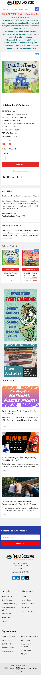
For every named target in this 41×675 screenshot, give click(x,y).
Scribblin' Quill (6, 644)
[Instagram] (18, 578)
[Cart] (38, 3)
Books (24, 596)
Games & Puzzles (28, 604)
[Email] (8, 177)
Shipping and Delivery (9, 604)
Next (38, 266)
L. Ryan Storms (26, 650)
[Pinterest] (21, 177)
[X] (27, 578)
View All (24, 654)
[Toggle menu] (3, 3)
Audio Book (26, 600)
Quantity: (6, 153)
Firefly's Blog (6, 617)
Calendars (25, 607)
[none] (20, 77)
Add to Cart (10, 269)
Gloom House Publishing (29, 636)
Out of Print (6, 640)
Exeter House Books (9, 636)
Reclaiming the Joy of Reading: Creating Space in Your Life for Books (19, 502)
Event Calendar (7, 600)
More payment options (20, 171)
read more (5, 426)
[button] (20, 315)
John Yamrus (25, 640)
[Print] (13, 177)
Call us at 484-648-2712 (20, 572)
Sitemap (5, 621)
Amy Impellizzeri (7, 651)
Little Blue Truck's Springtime (10, 274)
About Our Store (7, 596)
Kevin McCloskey (8, 648)
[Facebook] (4, 177)
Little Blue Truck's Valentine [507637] (30, 274)
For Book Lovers (28, 611)
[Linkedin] (17, 177)
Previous (3, 266)
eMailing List (6, 614)
